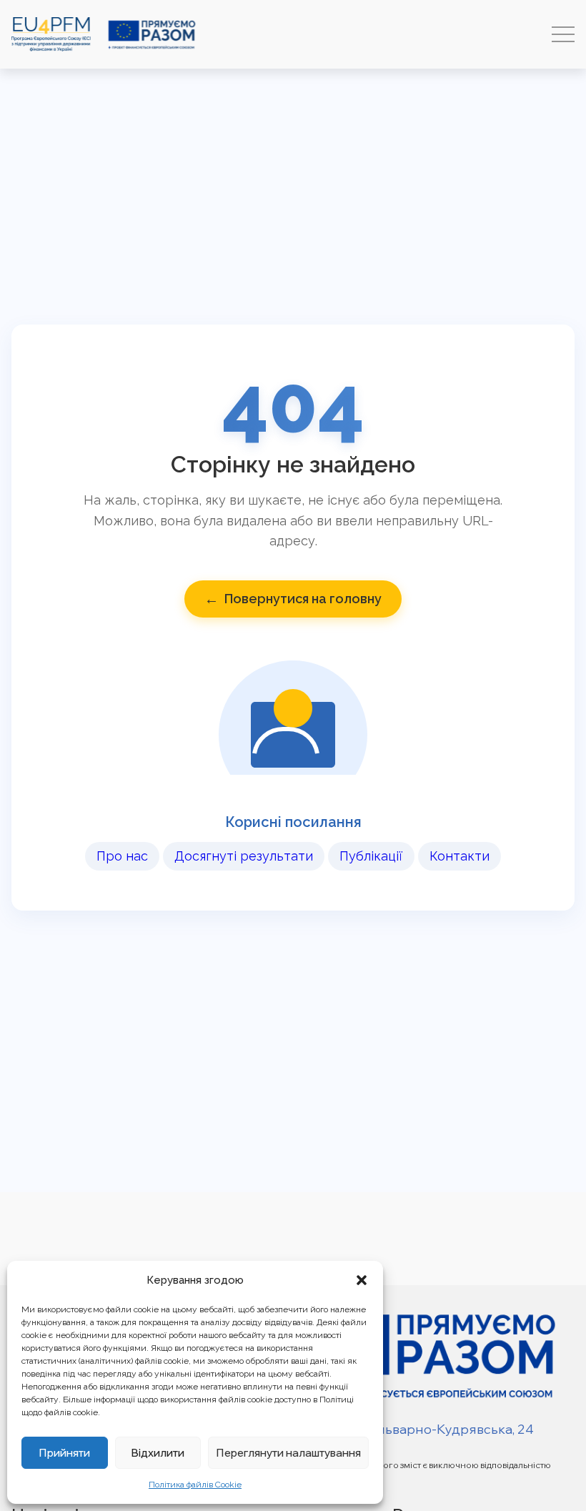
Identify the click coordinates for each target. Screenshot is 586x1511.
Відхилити (157, 1453)
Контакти (459, 855)
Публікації (371, 855)
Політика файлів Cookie (195, 1485)
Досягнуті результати (243, 855)
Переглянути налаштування (288, 1453)
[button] (361, 1280)
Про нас (122, 855)
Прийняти (64, 1453)
